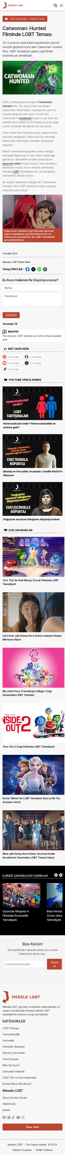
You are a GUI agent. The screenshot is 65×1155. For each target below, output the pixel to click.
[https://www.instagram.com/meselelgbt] (23, 1117)
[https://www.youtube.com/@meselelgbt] (18, 1117)
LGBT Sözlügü (11, 1028)
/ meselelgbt (13, 357)
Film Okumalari (19, 18)
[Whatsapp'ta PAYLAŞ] (39, 268)
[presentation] (56, 875)
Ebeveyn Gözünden (14, 1052)
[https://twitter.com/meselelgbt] (8, 1117)
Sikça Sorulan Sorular (15, 1097)
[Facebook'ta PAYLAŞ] (27, 268)
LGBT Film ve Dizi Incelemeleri (20, 1077)
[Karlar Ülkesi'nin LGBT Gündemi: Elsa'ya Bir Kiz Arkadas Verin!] (33, 774)
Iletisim (6, 1110)
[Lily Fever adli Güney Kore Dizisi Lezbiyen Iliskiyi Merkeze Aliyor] (33, 612)
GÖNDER (11, 315)
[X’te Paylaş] (33, 268)
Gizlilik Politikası (44, 1150)
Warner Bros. (37, 18)
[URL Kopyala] (45, 269)
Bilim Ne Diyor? (11, 1065)
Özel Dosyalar (10, 1059)
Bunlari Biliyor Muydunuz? (17, 1083)
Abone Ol (54, 964)
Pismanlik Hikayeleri (14, 1046)
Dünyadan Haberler (14, 1071)
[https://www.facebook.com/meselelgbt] (4, 1117)
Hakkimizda (9, 1103)
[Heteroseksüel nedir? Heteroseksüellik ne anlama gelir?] (32, 403)
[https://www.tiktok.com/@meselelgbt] (13, 1117)
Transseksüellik (11, 1034)
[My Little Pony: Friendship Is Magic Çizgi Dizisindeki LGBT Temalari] (33, 667)
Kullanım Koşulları (22, 1150)
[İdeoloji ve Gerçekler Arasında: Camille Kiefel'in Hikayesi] (32, 450)
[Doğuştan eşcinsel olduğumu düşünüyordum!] (32, 498)
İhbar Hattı (32, 1127)
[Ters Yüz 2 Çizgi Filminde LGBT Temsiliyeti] (33, 723)
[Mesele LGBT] (13, 5)
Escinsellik (8, 1040)
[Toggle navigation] (61, 5)
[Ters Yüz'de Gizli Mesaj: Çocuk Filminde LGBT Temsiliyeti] (33, 556)
